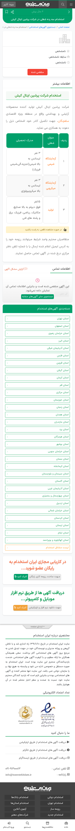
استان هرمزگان (61, 437)
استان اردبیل (62, 503)
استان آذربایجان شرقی (58, 348)
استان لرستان (62, 525)
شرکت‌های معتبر (19, 815)
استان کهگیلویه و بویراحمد (56, 540)
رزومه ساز (55, 809)
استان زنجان (62, 407)
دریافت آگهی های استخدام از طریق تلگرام (45, 750)
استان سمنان (62, 459)
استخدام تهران (55, 803)
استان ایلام (63, 533)
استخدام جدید (55, 815)
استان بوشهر (62, 444)
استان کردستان (61, 518)
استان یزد (64, 429)
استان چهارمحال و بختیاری (55, 496)
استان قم (64, 385)
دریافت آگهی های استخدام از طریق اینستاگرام (43, 758)
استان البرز (63, 341)
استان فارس (63, 356)
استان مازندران (61, 422)
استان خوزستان (61, 400)
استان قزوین (62, 363)
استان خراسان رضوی (58, 333)
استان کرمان (63, 378)
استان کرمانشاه (61, 466)
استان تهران (63, 319)
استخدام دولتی (55, 797)
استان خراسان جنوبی (58, 451)
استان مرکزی (62, 392)
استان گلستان (62, 481)
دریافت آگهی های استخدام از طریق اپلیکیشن (43, 742)
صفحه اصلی (63, 27)
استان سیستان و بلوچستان (55, 474)
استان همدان (62, 415)
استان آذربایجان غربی (58, 488)
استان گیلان (63, 370)
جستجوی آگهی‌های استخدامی (42, 27)
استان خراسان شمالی (58, 510)
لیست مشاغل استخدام (57, 548)
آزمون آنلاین (19, 809)
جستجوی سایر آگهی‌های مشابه (37, 296)
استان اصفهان (62, 326)
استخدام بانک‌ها (19, 797)
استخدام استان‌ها (20, 803)
